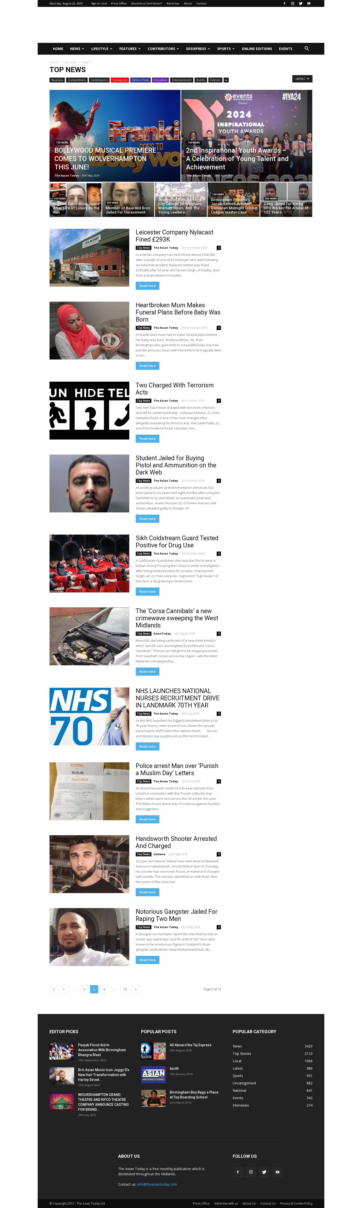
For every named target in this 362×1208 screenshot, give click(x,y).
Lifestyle (99, 48)
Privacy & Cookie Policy (296, 1203)
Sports (224, 48)
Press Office (119, 3)
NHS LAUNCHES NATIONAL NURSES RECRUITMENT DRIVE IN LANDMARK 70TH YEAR (177, 698)
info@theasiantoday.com (157, 1184)
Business (57, 80)
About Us (249, 1203)
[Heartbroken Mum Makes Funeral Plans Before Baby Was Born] (89, 330)
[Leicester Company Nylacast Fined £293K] (89, 258)
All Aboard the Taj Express (191, 1045)
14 (125, 989)
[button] (307, 49)
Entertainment (181, 80)
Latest (238, 1068)
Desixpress (120, 80)
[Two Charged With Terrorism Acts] (89, 411)
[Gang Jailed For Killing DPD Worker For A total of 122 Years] (286, 200)
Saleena (159, 854)
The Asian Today (66, 175)
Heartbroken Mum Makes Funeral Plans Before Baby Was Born (178, 312)
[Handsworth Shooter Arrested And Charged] (89, 864)
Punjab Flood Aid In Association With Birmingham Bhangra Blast (102, 1050)
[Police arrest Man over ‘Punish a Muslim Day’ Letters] (89, 791)
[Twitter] (300, 3)
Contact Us (268, 1203)
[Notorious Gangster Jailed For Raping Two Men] (89, 937)
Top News (70, 62)
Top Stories (242, 1053)
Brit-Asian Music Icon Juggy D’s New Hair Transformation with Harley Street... (103, 1075)
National (239, 1090)
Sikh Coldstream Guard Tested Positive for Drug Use (177, 542)
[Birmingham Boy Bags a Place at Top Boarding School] (153, 1098)
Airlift (174, 1069)
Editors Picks (140, 80)
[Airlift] (153, 1074)
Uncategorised (244, 1083)
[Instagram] (292, 3)
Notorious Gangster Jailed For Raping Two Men (176, 915)
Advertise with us (226, 1203)
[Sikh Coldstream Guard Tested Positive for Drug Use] (89, 563)
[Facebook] (284, 3)
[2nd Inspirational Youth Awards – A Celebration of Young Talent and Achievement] (246, 147)
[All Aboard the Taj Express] (153, 1051)
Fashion (215, 80)
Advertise (173, 3)
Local (237, 1061)
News (75, 48)
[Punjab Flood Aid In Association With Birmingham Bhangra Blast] (61, 1051)
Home (58, 48)
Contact (202, 3)
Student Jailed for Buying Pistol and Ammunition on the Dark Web (176, 465)
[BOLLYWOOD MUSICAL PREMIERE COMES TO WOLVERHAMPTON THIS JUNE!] (115, 147)
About (188, 3)
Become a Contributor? (147, 3)
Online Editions (257, 48)
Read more (147, 286)
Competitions (77, 80)
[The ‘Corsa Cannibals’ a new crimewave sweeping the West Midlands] (89, 636)
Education (160, 80)
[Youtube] (309, 3)
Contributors (161, 48)
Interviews (241, 1105)
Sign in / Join (99, 3)
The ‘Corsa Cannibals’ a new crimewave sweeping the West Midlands (177, 618)
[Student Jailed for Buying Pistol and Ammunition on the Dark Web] (89, 483)
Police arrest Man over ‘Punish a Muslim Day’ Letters (177, 769)
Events (285, 48)
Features (128, 48)
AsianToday (162, 633)
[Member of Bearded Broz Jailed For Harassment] (128, 201)
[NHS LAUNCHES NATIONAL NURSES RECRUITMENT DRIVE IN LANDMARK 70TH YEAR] (89, 716)
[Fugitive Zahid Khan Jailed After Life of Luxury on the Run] (75, 200)
